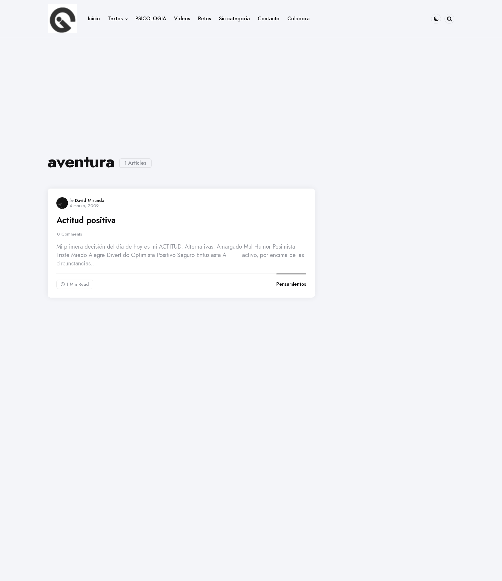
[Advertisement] (251, 90)
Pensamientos (291, 284)
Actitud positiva (86, 220)
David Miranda (89, 200)
